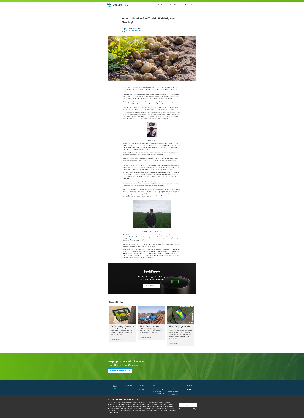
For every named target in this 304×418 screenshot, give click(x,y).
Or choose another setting (187, 409)
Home (125, 389)
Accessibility (171, 389)
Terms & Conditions (173, 391)
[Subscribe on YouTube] (190, 389)
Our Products (162, 5)
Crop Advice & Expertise (128, 15)
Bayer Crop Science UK (119, 5)
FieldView (148, 87)
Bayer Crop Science (143, 389)
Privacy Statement (173, 394)
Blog (185, 5)
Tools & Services (175, 5)
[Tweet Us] (187, 389)
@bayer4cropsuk (135, 30)
